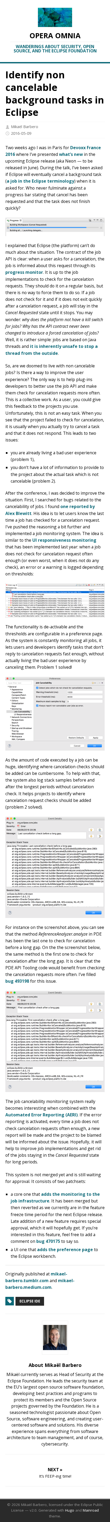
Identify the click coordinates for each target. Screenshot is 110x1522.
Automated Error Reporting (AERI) (41, 1115)
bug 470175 (48, 1241)
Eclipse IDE (29, 1301)
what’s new (71, 154)
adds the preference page (65, 1249)
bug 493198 (17, 981)
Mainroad (91, 1510)
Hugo (69, 1510)
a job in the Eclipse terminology (40, 181)
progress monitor (24, 272)
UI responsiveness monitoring (64, 540)
